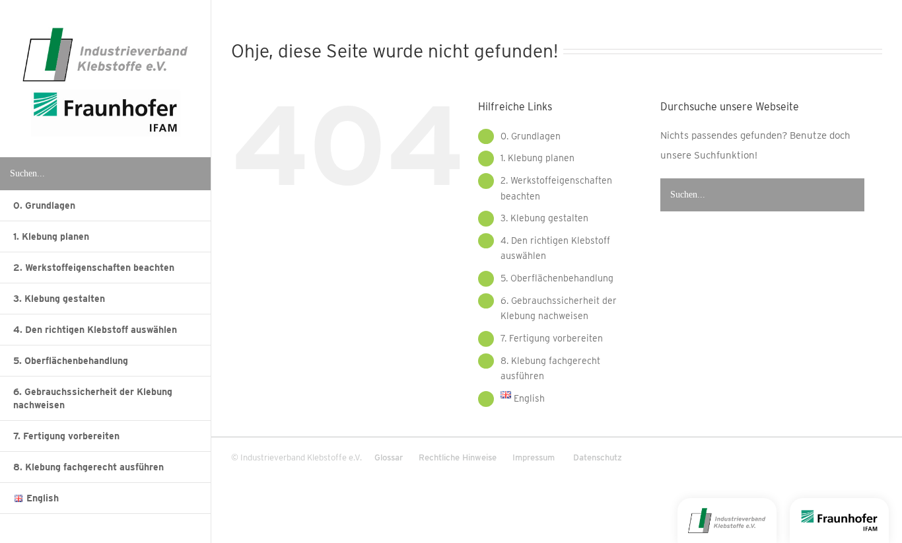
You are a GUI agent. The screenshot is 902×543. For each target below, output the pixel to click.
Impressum (533, 457)
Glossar (388, 457)
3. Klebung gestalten (544, 218)
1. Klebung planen (537, 158)
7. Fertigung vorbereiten (552, 338)
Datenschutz (597, 457)
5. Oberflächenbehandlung (557, 278)
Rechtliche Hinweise (458, 457)
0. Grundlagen (531, 136)
